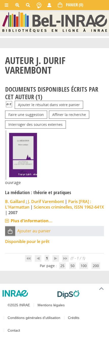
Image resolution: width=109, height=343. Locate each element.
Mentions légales (51, 305)
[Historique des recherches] (39, 5)
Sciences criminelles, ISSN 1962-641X (69, 207)
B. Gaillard (15, 201)
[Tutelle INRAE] (28, 293)
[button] (10, 231)
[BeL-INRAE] (54, 21)
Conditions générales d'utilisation (34, 318)
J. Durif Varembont (46, 201)
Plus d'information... (31, 221)
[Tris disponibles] (9, 105)
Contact (14, 330)
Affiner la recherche (69, 114)
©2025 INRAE (19, 305)
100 (84, 265)
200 (96, 265)
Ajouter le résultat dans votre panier (49, 104)
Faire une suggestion (26, 114)
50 (72, 265)
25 (62, 265)
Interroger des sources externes (35, 124)
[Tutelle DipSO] (81, 294)
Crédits (73, 318)
